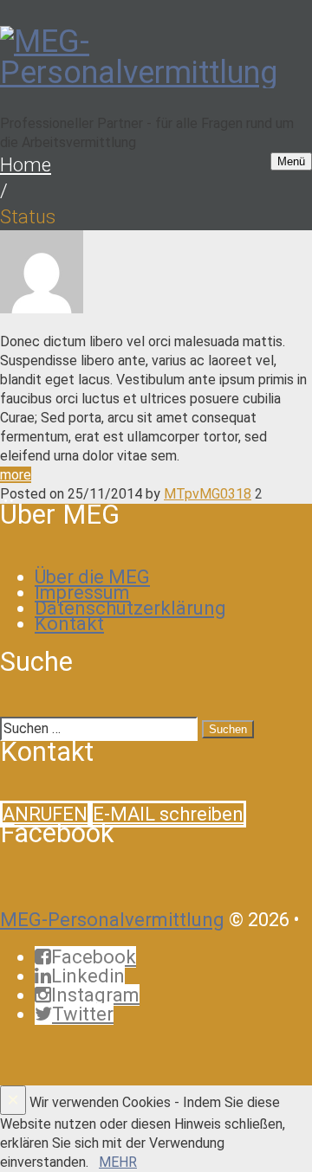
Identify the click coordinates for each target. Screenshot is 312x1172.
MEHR (118, 1162)
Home (25, 165)
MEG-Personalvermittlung (112, 920)
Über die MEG (92, 577)
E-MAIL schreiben (168, 814)
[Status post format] (41, 308)
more (15, 475)
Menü (291, 161)
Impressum (82, 592)
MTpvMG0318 (207, 494)
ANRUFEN (45, 814)
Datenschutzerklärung (130, 608)
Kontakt (69, 623)
